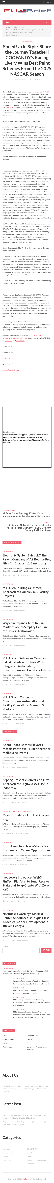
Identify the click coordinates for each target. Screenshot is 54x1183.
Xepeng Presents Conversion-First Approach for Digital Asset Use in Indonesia (26, 784)
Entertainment (8, 1039)
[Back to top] (47, 1176)
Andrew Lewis (23, 833)
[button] (4, 2)
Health (29, 1039)
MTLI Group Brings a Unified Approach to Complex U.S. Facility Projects (26, 592)
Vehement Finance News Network (16, 811)
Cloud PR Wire (27, 42)
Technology (7, 1047)
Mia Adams (36, 80)
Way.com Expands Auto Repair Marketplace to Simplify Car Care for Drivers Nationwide (25, 627)
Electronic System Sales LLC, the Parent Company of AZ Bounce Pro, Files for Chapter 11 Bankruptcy (27, 559)
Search (48, 2)
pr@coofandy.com (9, 358)
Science (6, 1043)
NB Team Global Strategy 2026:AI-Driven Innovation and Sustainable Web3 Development (27, 514)
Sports (29, 1043)
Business (6, 1035)
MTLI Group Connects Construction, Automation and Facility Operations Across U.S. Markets (31, 1002)
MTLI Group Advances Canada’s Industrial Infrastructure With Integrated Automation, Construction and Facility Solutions (31, 1014)
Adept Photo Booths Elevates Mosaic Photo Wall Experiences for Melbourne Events (26, 749)
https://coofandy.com (11, 370)
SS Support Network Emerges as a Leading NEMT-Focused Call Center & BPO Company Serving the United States (29, 528)
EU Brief (26, 1179)
